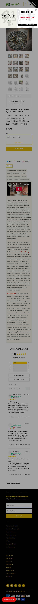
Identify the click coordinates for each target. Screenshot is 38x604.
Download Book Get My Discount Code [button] (27, 24)
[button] (36, 10)
